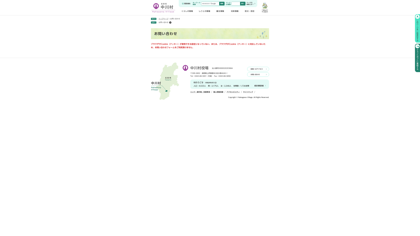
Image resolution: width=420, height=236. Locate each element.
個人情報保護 (218, 92)
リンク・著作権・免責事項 (200, 92)
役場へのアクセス (257, 69)
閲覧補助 (187, 3)
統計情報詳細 (259, 85)
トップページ (163, 19)
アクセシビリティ (233, 92)
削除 (170, 22)
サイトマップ (248, 92)
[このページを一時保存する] (417, 28)
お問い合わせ (255, 74)
